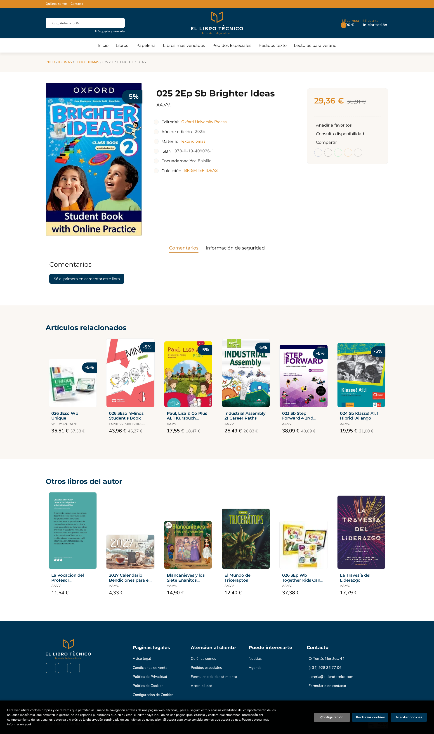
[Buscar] (117, 23)
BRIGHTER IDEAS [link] (201, 170)
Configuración (332, 717)
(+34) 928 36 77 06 (325, 667)
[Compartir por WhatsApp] (338, 153)
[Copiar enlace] (358, 153)
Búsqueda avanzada (110, 31)
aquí (28, 724)
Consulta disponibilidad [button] (340, 133)
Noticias (255, 658)
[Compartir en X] (328, 153)
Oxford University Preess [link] (204, 122)
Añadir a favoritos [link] (334, 125)
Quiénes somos (57, 3)
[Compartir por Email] (348, 153)
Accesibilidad (201, 685)
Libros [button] (122, 45)
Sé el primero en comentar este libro (87, 279)
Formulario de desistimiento (214, 676)
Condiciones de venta (150, 667)
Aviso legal (142, 658)
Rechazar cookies (370, 717)
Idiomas (65, 62)
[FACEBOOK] (51, 668)
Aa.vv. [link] (163, 105)
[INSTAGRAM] (63, 668)
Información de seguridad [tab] (235, 248)
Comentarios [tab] (183, 248)
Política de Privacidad (150, 676)
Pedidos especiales (206, 667)
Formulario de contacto (327, 685)
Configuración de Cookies (153, 694)
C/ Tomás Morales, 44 (326, 658)
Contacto (77, 3)
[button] (350, 23)
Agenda (255, 667)
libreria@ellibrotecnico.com (331, 676)
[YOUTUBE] (75, 668)
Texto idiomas (87, 62)
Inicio (50, 62)
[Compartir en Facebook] (318, 153)
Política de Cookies (148, 685)
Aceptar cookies (409, 717)
